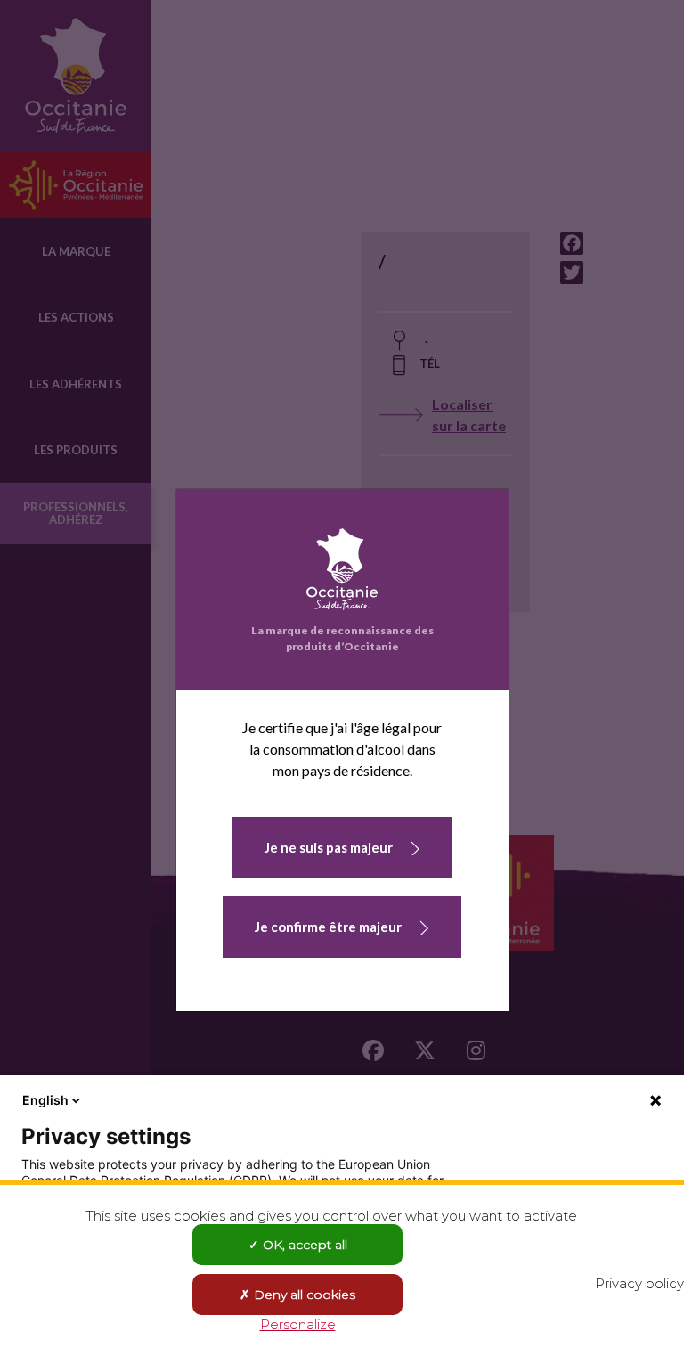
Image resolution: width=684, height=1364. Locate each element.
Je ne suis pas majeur (329, 847)
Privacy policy (639, 1283)
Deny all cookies (302, 1294)
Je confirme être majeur (328, 927)
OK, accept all (303, 1245)
